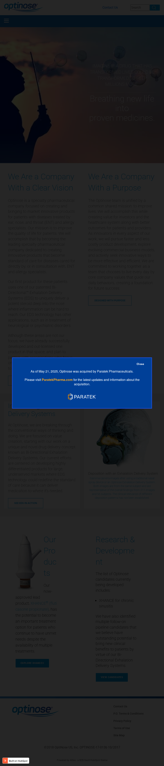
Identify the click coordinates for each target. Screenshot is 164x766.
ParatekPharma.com (57, 379)
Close (140, 364)
